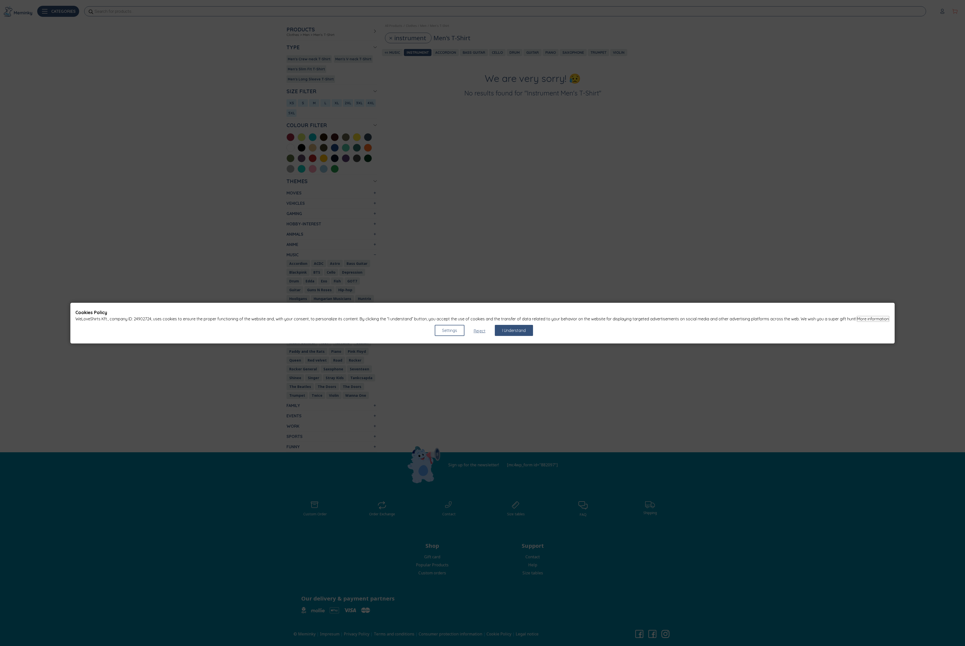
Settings (449, 330)
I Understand (514, 330)
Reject (480, 330)
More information (873, 318)
